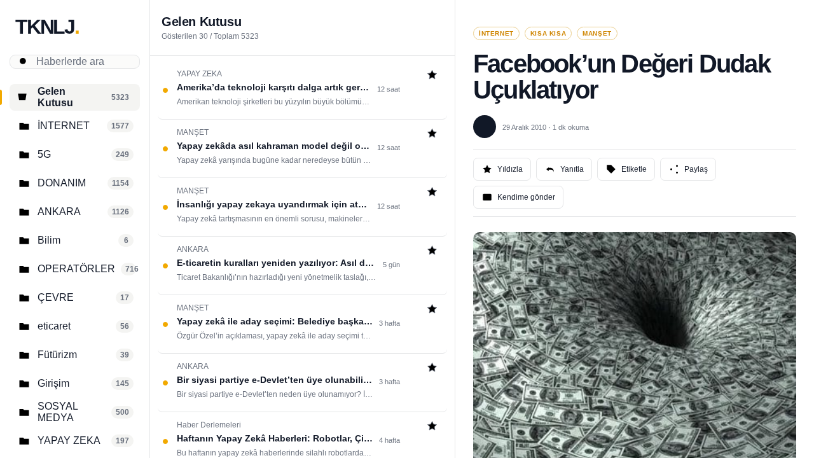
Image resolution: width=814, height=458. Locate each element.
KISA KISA (548, 33)
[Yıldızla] (432, 76)
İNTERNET (496, 33)
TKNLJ (47, 27)
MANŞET (597, 33)
